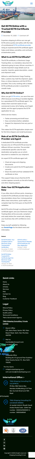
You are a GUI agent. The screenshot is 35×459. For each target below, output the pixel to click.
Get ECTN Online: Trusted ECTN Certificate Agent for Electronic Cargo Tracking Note (7, 258)
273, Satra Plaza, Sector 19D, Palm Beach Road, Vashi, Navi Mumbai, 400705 (17, 333)
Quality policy (7, 313)
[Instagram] (4, 442)
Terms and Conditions (10, 315)
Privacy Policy (8, 310)
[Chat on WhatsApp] (30, 444)
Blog (4, 296)
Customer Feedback (10, 299)
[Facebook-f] (4, 439)
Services (6, 289)
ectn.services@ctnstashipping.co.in (18, 372)
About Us (6, 284)
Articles (5, 287)
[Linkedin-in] (4, 445)
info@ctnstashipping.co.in (15, 369)
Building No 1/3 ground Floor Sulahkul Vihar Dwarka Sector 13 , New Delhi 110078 (19, 360)
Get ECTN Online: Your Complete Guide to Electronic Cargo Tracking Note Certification (7, 243)
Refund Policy (8, 308)
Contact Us (7, 294)
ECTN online (15, 96)
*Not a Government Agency (12, 317)
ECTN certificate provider (22, 45)
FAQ (4, 291)
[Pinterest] (4, 448)
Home (5, 282)
